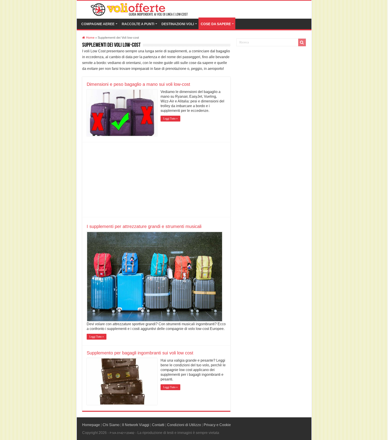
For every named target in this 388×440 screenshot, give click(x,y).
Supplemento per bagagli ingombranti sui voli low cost (140, 352)
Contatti (158, 425)
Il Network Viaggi (135, 425)
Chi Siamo (111, 425)
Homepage (91, 425)
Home (90, 37)
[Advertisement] (156, 179)
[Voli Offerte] (138, 8)
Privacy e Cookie (217, 425)
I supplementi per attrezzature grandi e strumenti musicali (144, 226)
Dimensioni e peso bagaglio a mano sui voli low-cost (138, 84)
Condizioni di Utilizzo (184, 425)
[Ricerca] (302, 42)
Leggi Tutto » (170, 118)
